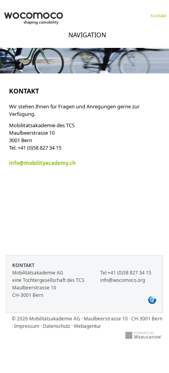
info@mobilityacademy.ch (42, 162)
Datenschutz (56, 326)
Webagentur (87, 326)
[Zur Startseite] (33, 19)
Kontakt (159, 15)
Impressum (26, 326)
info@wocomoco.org (122, 280)
